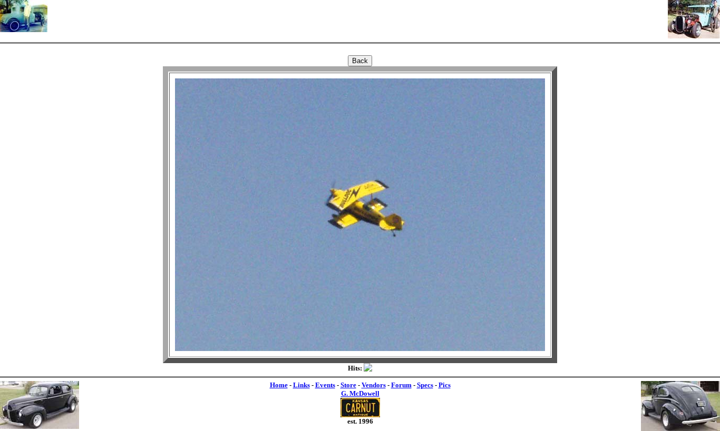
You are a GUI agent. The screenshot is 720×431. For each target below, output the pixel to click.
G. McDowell (360, 393)
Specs (425, 385)
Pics (445, 385)
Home (279, 385)
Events (325, 385)
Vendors (374, 385)
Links (301, 385)
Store (348, 385)
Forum (401, 385)
